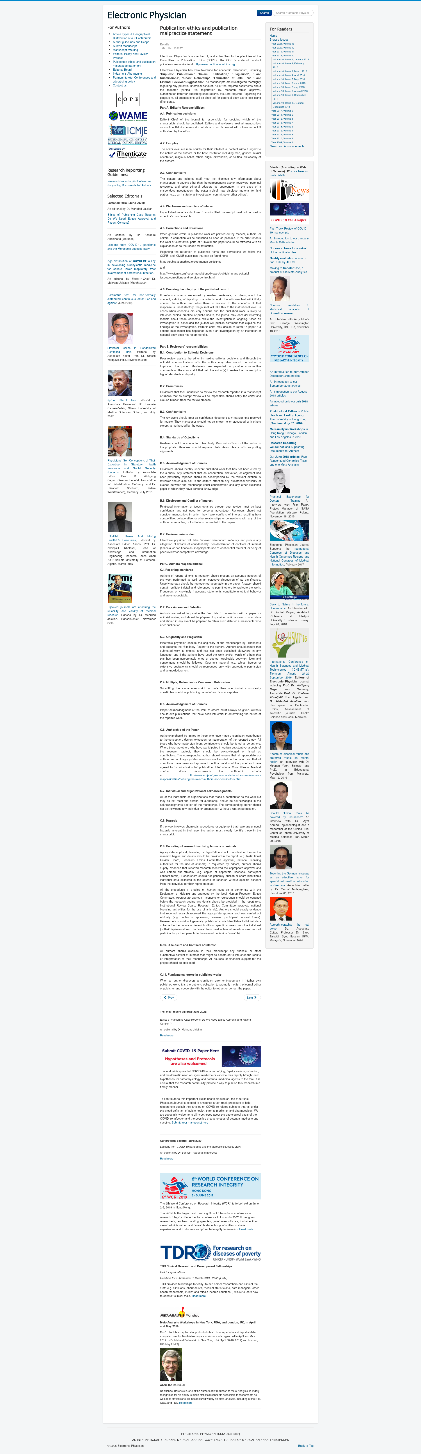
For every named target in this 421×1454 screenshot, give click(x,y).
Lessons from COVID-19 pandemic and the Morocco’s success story (131, 246)
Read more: (246, 1229)
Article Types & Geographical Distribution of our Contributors (132, 36)
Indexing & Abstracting (127, 73)
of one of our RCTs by (288, 260)
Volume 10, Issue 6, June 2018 (289, 83)
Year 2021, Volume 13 (282, 43)
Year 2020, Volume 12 (282, 47)
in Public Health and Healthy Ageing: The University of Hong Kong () (289, 417)
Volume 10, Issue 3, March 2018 (290, 71)
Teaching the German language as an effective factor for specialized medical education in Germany (289, 879)
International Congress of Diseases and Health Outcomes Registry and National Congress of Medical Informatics (289, 556)
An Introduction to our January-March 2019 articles (289, 240)
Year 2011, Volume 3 (282, 134)
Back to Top (306, 1445)
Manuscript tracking (125, 50)
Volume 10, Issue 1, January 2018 (291, 59)
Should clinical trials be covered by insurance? (289, 815)
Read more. (167, 1035)
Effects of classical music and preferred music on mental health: (289, 758)
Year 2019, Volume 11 (282, 51)
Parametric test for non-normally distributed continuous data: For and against (131, 299)
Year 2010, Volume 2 (282, 138)
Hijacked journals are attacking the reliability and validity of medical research (131, 611)
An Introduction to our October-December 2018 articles (289, 374)
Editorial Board (122, 69)
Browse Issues (279, 39)
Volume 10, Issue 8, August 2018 (290, 91)
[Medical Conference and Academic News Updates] (289, 189)
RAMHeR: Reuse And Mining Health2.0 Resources (131, 538)
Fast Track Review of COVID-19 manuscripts (288, 230)
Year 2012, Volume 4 (282, 130)
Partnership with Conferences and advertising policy (134, 79)
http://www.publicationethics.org (215, 64)
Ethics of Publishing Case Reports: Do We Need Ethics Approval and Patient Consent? (131, 218)
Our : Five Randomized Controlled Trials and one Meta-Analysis (288, 460)
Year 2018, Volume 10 (282, 55)
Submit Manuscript (125, 46)
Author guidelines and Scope (131, 42)
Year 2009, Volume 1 (282, 142)
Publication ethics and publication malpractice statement (134, 63)
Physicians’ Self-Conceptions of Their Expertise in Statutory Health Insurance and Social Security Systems (131, 466)
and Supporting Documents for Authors (287, 447)
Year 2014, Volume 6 (282, 114)
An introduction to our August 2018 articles (288, 393)
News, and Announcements (287, 146)
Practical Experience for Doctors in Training (289, 498)
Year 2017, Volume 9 (282, 110)
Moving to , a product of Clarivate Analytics (288, 270)
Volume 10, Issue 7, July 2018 (289, 87)
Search (264, 13)
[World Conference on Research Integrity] (289, 348)
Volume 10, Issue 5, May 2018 (289, 79)
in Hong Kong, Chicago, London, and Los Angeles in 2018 (289, 433)
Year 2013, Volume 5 (282, 126)
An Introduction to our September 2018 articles (285, 383)
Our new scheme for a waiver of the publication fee (288, 250)
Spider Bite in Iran (121, 400)
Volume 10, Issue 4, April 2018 (289, 75)
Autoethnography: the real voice (289, 926)
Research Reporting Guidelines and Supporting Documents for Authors (129, 183)
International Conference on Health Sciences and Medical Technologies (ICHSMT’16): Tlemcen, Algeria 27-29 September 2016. (289, 669)
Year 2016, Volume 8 (282, 118)
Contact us (120, 85)
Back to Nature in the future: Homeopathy (289, 606)
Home (273, 36)
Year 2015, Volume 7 (282, 122)
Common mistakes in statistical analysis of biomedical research (289, 309)
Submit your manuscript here (190, 1122)
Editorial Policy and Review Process (130, 56)
